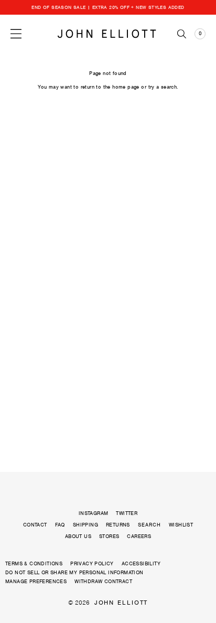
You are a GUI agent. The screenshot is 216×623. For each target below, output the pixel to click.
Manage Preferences (36, 581)
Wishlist (181, 524)
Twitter (126, 513)
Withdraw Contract (103, 581)
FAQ (60, 524)
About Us (78, 536)
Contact (35, 524)
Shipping (85, 524)
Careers (139, 536)
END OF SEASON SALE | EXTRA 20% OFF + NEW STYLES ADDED (107, 7)
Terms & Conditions (33, 563)
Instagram (94, 513)
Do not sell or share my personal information (74, 572)
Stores (109, 536)
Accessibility (141, 563)
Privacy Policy (92, 563)
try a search (162, 86)
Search (149, 525)
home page (125, 86)
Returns (118, 524)
